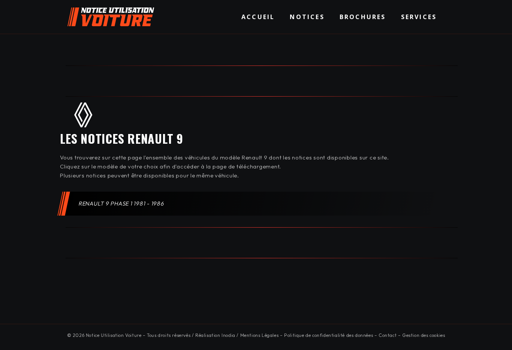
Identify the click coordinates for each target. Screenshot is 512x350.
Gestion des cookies (423, 335)
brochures (363, 17)
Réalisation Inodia (215, 335)
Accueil (258, 17)
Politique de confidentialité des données (328, 335)
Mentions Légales (259, 335)
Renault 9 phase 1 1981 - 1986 (121, 203)
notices (307, 17)
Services (419, 17)
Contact (388, 335)
